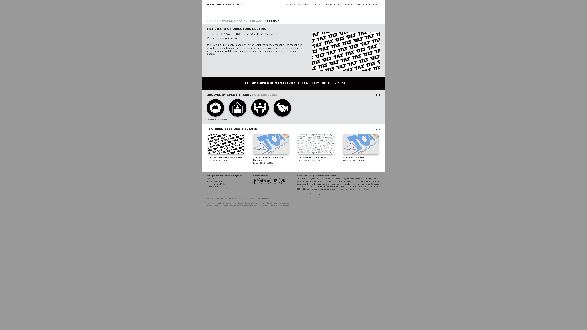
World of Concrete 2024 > (244, 20)
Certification (345, 5)
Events (308, 5)
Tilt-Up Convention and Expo (268, 83)
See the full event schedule (218, 120)
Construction (363, 5)
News (318, 5)
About (287, 5)
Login (376, 5)
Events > (214, 20)
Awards (298, 5)
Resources (329, 5)
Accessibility (315, 194)
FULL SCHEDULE (265, 95)
